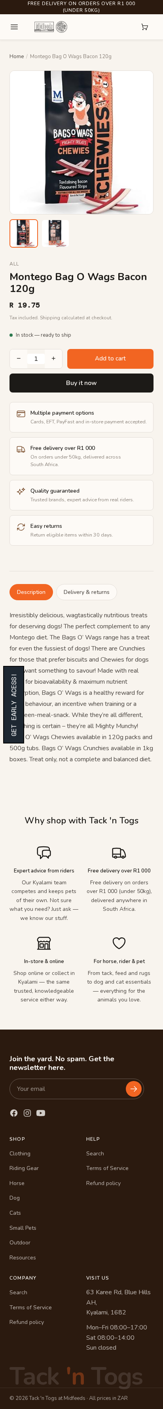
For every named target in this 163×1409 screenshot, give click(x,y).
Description (31, 592)
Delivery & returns (87, 592)
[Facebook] (13, 1113)
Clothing (19, 1153)
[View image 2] (55, 233)
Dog (14, 1198)
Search (95, 1153)
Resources (22, 1257)
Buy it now (81, 383)
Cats (15, 1213)
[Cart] (145, 27)
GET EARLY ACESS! (14, 704)
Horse (17, 1183)
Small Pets (22, 1228)
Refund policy (103, 1183)
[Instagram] (27, 1113)
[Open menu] (14, 27)
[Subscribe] (134, 1089)
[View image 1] (23, 233)
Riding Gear (24, 1168)
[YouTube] (40, 1113)
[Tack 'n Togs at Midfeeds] (50, 27)
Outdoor (19, 1242)
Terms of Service (107, 1168)
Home (16, 56)
